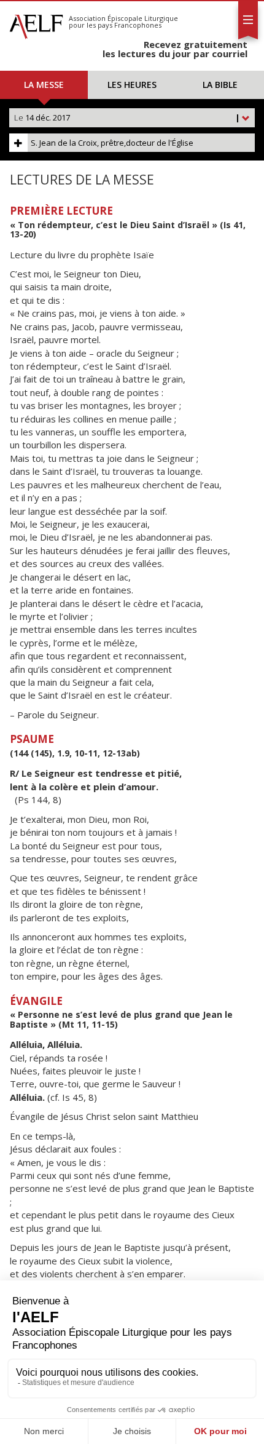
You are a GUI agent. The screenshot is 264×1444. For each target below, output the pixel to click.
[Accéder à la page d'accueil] (36, 23)
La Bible (220, 84)
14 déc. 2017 (127, 117)
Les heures (132, 84)
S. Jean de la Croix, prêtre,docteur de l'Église (112, 142)
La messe (44, 84)
